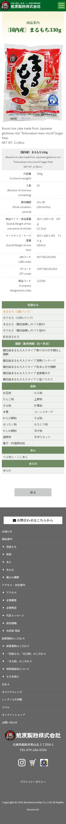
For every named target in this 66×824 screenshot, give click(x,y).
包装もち (32, 305)
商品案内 (7, 539)
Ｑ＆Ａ (6, 684)
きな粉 (7, 405)
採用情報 (11, 623)
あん (33, 450)
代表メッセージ (15, 615)
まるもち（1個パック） (17, 311)
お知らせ (7, 531)
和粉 (33, 386)
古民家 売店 (13, 631)
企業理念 (11, 608)
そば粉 (38, 418)
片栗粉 (38, 405)
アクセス (11, 592)
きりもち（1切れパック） (19, 318)
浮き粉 (38, 431)
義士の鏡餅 (12, 577)
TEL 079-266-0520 (33, 750)
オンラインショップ (13, 714)
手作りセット (42, 437)
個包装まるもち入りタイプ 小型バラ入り (28, 379)
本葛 (5, 412)
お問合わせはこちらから (34, 520)
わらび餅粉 (10, 418)
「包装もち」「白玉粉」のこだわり (26, 653)
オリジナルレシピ (12, 692)
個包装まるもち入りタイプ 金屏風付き (26, 373)
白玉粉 (7, 393)
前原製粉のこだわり (13, 638)
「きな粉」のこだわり (19, 661)
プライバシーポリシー (33, 782)
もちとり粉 (41, 424)
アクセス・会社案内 (13, 585)
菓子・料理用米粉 (14, 443)
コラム (6, 707)
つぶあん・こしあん (15, 457)
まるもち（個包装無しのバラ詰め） (25, 324)
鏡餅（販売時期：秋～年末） (33, 343)
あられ (33, 463)
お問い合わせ (9, 722)
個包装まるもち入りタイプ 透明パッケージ (29, 360)
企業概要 (11, 600)
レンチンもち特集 (12, 699)
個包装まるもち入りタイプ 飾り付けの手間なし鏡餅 (32, 352)
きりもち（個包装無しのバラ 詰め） (25, 330)
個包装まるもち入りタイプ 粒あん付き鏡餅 (29, 367)
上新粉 (38, 399)
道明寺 (7, 437)
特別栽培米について (17, 669)
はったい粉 (10, 424)
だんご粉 (8, 399)
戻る (33, 492)
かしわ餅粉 (10, 431)
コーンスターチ (43, 412)
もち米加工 (12, 676)
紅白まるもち (11, 336)
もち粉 (38, 393)
